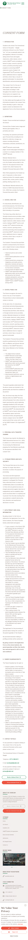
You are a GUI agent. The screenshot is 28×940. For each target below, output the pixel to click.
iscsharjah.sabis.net (9, 900)
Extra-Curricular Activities (8, 834)
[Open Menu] (22, 3)
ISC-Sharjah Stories (7, 841)
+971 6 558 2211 (14, 759)
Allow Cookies (15, 928)
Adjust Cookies (14, 936)
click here (20, 924)
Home (4, 821)
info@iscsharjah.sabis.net (10, 896)
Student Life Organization (10, 831)
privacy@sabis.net (8, 771)
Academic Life (6, 827)
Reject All (15, 932)
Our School (5, 824)
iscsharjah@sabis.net (13, 763)
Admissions (5, 838)
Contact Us (5, 845)
